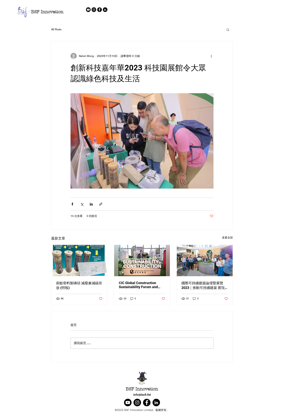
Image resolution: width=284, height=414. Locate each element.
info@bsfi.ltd (142, 394)
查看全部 (227, 237)
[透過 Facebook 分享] (72, 204)
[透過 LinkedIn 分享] (91, 204)
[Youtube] (88, 9)
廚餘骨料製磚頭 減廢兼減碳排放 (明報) (79, 285)
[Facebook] (99, 9)
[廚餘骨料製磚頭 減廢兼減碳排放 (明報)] (79, 260)
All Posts (56, 29)
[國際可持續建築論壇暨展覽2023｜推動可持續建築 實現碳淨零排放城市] (205, 260)
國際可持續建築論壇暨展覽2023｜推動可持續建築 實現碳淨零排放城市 (203, 285)
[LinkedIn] (105, 9)
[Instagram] (94, 9)
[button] (228, 29)
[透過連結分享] (101, 204)
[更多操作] (211, 56)
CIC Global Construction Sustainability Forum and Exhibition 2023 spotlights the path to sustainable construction (142, 285)
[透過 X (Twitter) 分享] (82, 204)
